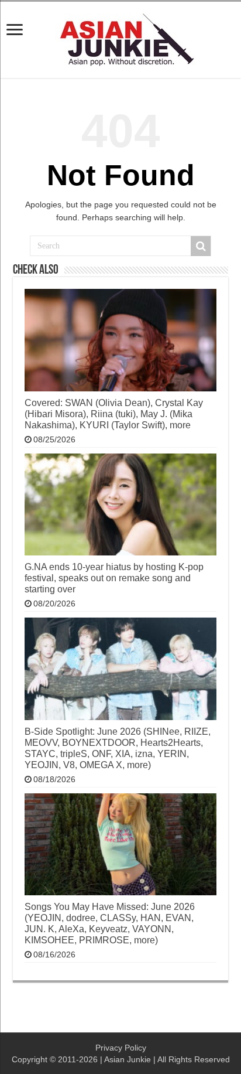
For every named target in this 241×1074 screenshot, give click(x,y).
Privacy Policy (120, 1047)
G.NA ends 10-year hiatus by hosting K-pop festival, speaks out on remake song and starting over (114, 577)
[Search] (201, 246)
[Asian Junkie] (120, 37)
